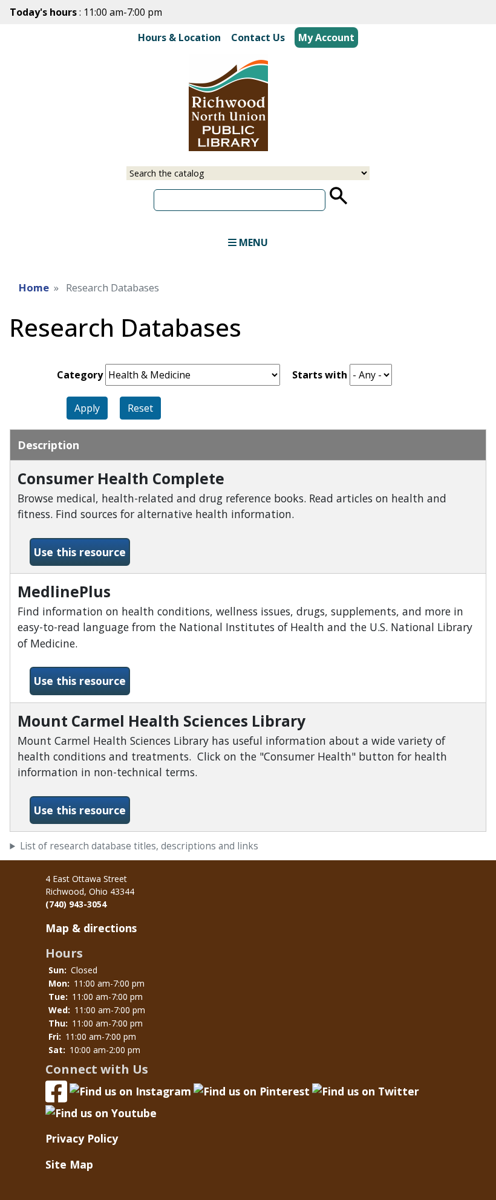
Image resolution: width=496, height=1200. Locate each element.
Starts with (319, 374)
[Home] (203, 104)
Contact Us (258, 37)
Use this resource (82, 551)
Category (80, 374)
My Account (326, 37)
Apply (87, 408)
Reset (140, 408)
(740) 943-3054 (75, 904)
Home (34, 287)
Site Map (69, 1164)
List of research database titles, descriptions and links (139, 846)
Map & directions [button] (91, 928)
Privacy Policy (81, 1138)
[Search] (338, 195)
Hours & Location (179, 37)
